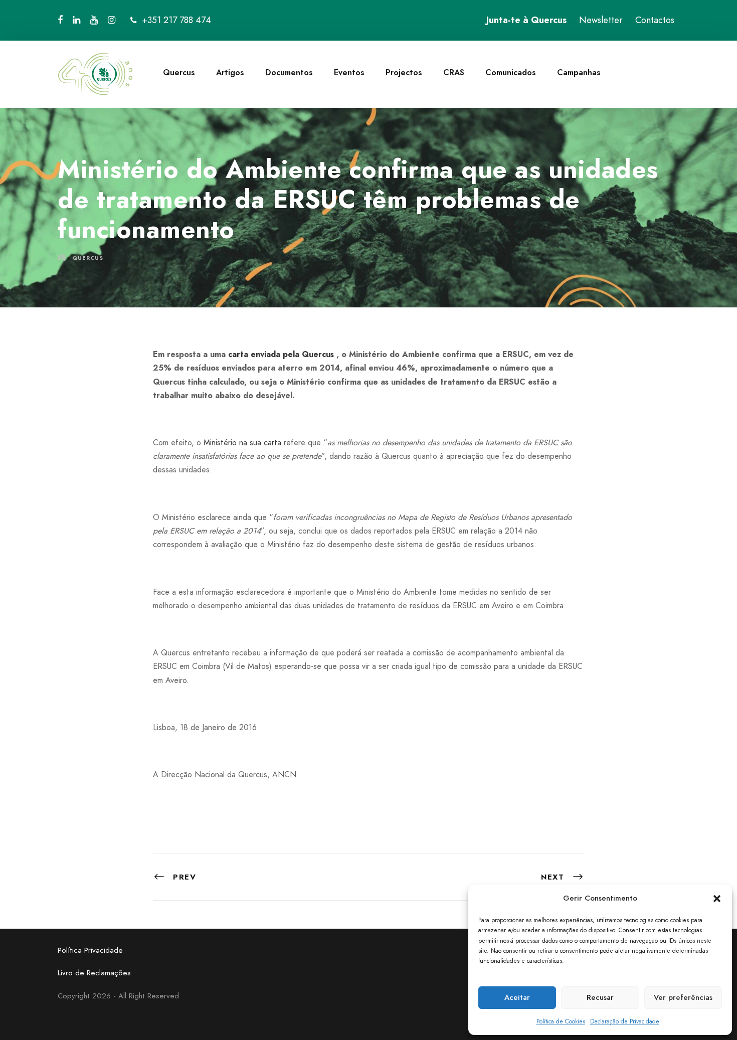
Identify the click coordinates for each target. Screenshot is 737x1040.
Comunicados (510, 72)
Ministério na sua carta (242, 442)
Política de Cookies (560, 1021)
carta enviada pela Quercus (281, 354)
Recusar (600, 997)
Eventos (349, 72)
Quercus (179, 72)
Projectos (404, 72)
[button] (717, 899)
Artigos (230, 72)
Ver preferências (683, 997)
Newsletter (601, 20)
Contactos (654, 20)
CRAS (453, 72)
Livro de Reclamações (94, 972)
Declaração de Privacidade (624, 1021)
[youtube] (94, 20)
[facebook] (60, 20)
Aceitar (517, 997)
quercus (87, 258)
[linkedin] (76, 20)
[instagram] (111, 20)
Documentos (289, 72)
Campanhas (579, 72)
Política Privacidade (90, 950)
